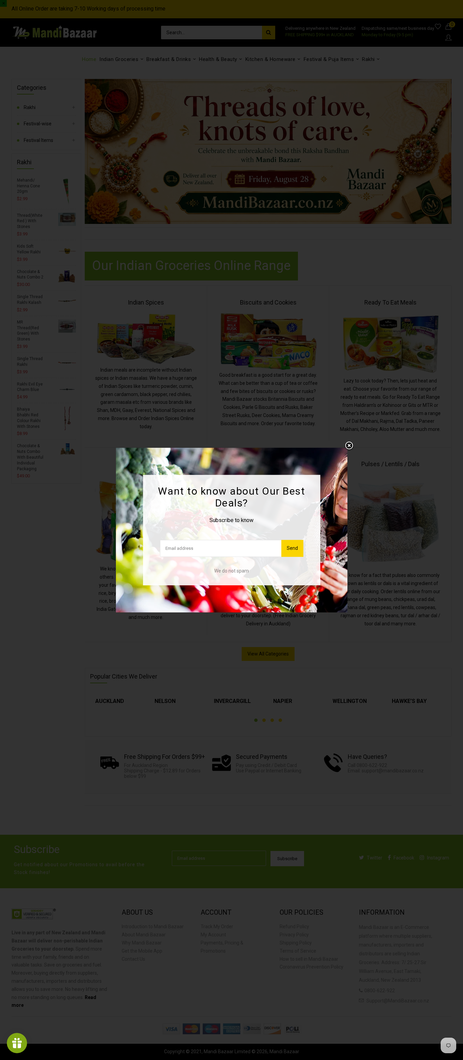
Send (292, 548)
